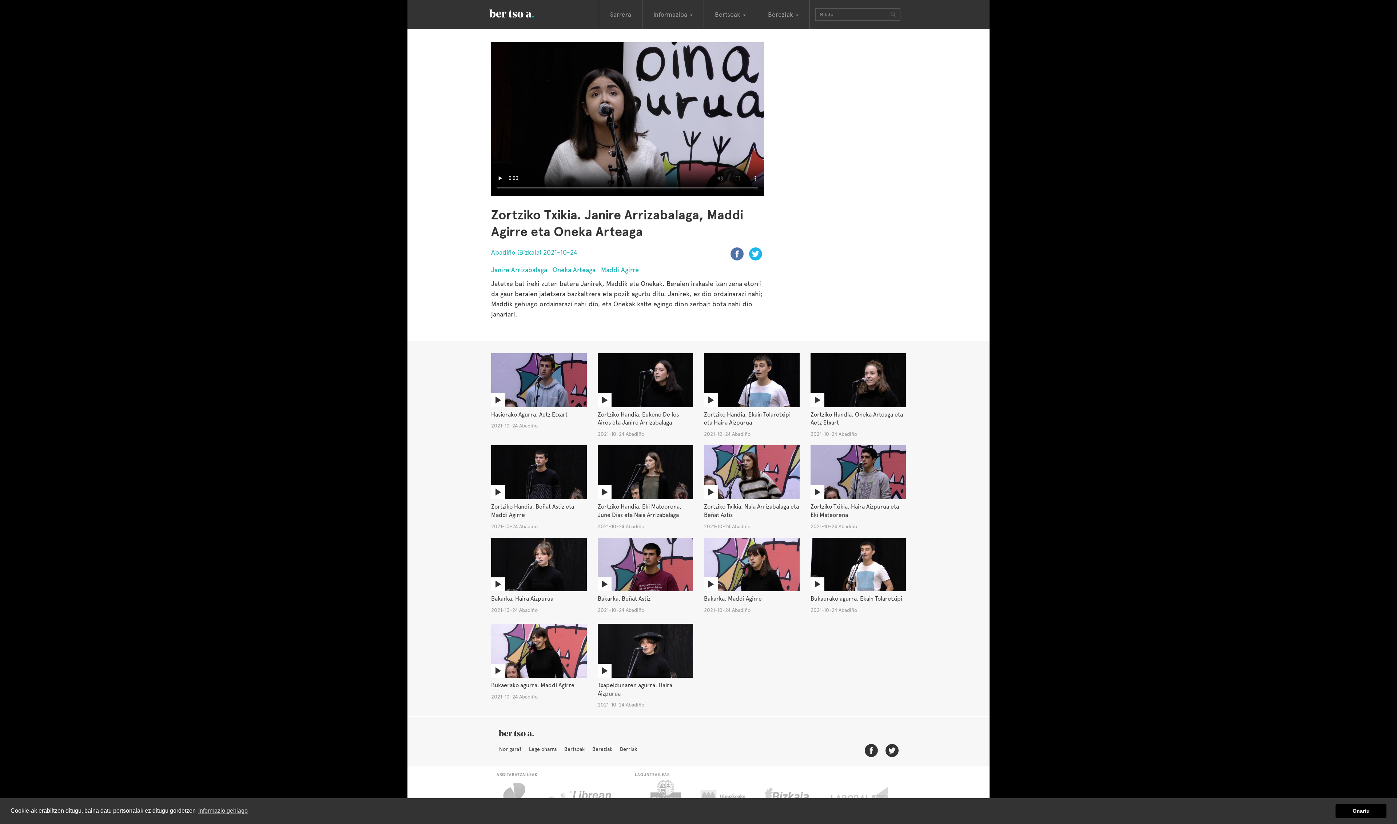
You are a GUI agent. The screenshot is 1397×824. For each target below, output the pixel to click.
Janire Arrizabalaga (519, 270)
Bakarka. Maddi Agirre (733, 598)
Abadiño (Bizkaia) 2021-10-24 (534, 252)
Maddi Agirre (620, 270)
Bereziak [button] (781, 14)
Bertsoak (574, 749)
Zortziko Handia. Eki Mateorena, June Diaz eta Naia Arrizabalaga (639, 510)
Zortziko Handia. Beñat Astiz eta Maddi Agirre (532, 510)
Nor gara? (510, 749)
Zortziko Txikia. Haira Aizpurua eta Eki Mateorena (855, 510)
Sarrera (620, 14)
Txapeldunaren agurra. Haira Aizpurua (635, 689)
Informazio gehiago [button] (223, 811)
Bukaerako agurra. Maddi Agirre (532, 685)
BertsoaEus (522, 12)
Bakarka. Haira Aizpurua (522, 598)
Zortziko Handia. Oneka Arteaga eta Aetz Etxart (857, 418)
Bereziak (602, 749)
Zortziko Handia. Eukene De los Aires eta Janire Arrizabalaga (638, 418)
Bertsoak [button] (728, 14)
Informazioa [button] (671, 14)
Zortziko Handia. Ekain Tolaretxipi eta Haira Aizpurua (747, 418)
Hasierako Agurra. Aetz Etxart (529, 414)
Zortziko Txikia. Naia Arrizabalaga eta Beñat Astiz (751, 510)
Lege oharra (543, 749)
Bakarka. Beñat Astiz (624, 598)
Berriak (628, 749)
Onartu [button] (1361, 811)
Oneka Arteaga (574, 270)
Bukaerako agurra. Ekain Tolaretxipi (856, 598)
